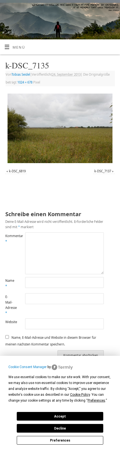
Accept (60, 416)
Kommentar (10, 238)
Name (9, 283)
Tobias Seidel (20, 74)
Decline (60, 428)
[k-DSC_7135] (60, 128)
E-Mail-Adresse (10, 305)
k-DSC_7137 (102, 171)
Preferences (60, 440)
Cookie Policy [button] (80, 395)
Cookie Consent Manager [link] (27, 367)
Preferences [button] (96, 400)
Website (10, 322)
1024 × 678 (24, 82)
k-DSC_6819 (17, 171)
